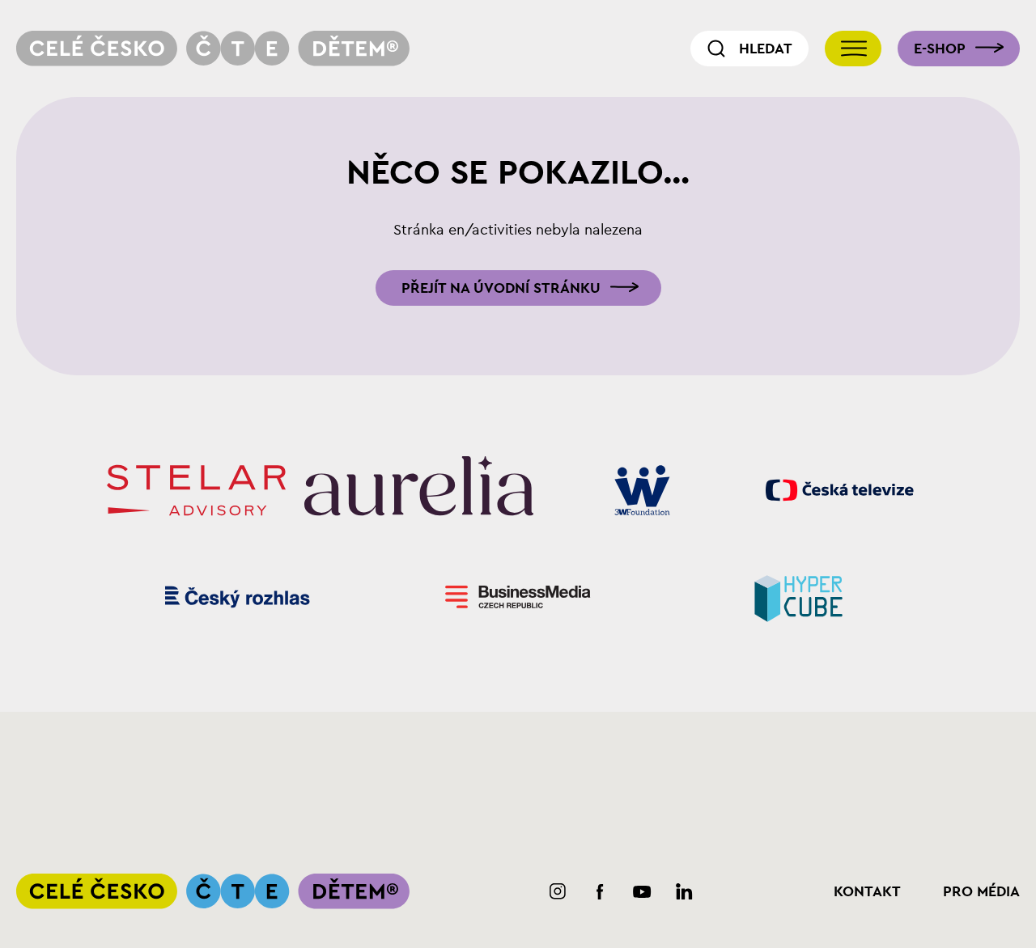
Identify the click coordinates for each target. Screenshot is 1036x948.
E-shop (940, 48)
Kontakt (867, 891)
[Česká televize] (839, 490)
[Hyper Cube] (798, 597)
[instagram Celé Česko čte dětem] (558, 891)
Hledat (765, 48)
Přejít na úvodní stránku (501, 288)
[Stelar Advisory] (196, 490)
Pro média (981, 891)
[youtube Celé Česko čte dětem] (642, 891)
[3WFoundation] (642, 490)
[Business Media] (518, 597)
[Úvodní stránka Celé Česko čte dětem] (213, 48)
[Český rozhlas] (237, 597)
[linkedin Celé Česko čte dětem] (684, 891)
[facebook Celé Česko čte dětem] (600, 891)
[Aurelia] (418, 490)
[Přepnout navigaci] (853, 48)
